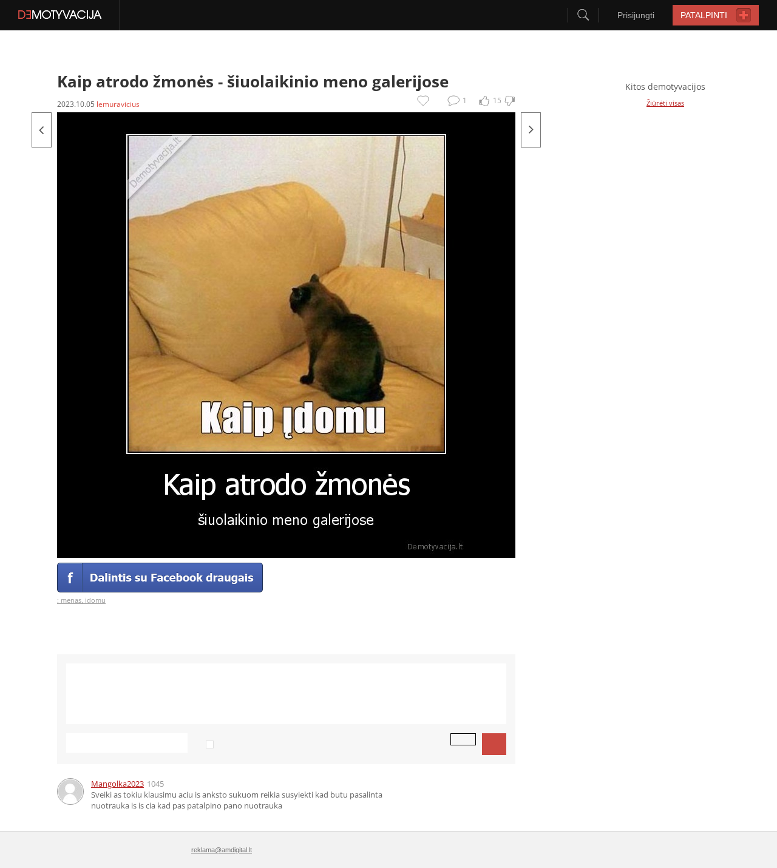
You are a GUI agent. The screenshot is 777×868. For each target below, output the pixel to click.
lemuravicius (118, 104)
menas (71, 600)
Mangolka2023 (117, 783)
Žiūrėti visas (665, 102)
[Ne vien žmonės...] (42, 129)
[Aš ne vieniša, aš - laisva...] (531, 129)
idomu (95, 600)
